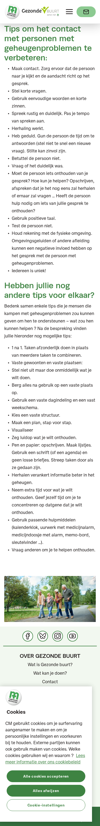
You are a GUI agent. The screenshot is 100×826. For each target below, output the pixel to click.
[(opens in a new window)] (86, 11)
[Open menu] (69, 12)
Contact (50, 682)
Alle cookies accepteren (46, 776)
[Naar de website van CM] (12, 12)
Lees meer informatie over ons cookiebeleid (45, 758)
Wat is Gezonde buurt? (50, 664)
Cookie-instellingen (46, 805)
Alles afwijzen (46, 790)
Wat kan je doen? (50, 673)
